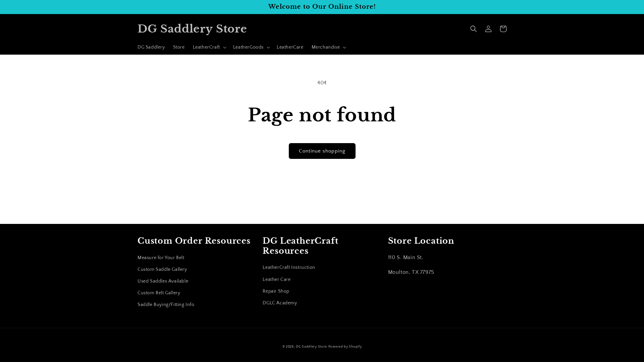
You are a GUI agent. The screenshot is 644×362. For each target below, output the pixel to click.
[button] (209, 47)
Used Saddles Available (163, 281)
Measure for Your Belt (161, 257)
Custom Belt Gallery (159, 293)
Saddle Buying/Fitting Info (166, 304)
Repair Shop (276, 291)
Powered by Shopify (345, 347)
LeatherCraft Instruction (289, 267)
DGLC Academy (280, 303)
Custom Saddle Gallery (162, 269)
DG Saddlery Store (311, 347)
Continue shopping (322, 151)
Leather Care (276, 279)
